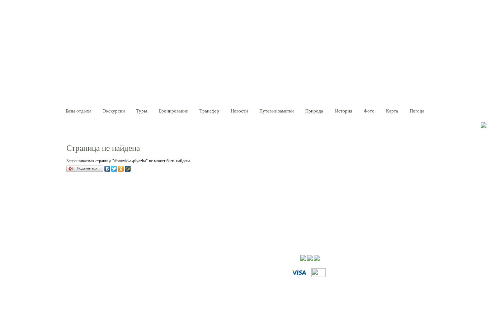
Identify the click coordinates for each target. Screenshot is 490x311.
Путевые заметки (276, 111)
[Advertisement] (197, 197)
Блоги (71, 267)
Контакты (176, 267)
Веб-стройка (398, 258)
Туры (141, 111)
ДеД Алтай (75, 258)
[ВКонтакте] (107, 169)
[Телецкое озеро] (98, 67)
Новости (239, 111)
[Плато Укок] (88, 60)
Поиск (89, 267)
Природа (314, 111)
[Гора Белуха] (94, 51)
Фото (369, 111)
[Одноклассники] (121, 169)
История (343, 111)
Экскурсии (114, 111)
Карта (392, 111)
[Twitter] (114, 169)
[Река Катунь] (93, 76)
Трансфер (209, 111)
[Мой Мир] (128, 169)
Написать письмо (145, 267)
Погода (417, 111)
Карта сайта (112, 267)
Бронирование (173, 111)
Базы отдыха (78, 111)
